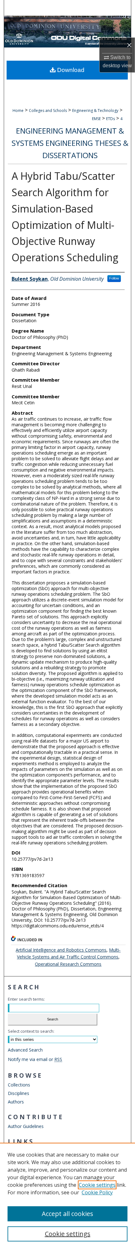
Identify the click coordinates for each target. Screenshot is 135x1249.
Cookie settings (97, 1184)
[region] (67, 1196)
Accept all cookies (67, 1213)
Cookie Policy (97, 1192)
